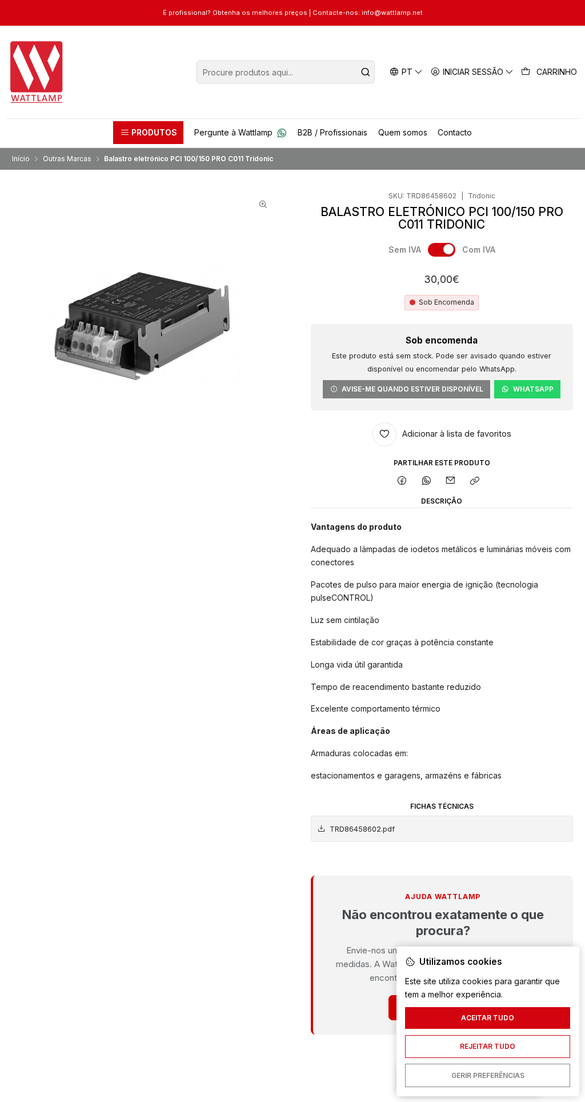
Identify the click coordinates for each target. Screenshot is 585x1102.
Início (21, 158)
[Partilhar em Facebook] (402, 481)
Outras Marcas (67, 158)
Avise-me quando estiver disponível (412, 389)
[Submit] (365, 72)
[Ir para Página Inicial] (36, 72)
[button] (148, 132)
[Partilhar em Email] (450, 481)
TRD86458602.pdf (362, 829)
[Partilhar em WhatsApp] (426, 481)
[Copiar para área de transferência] (475, 481)
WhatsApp (533, 389)
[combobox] (286, 72)
